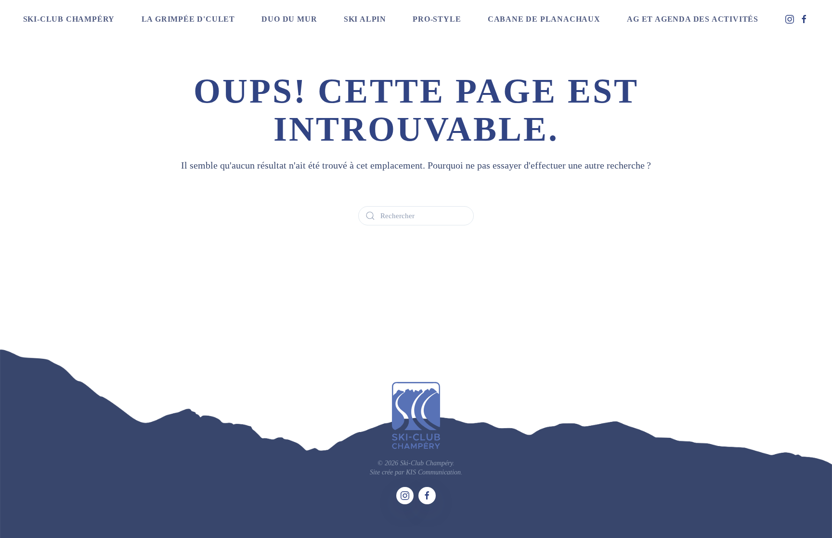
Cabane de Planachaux (544, 19)
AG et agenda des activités (692, 19)
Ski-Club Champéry (69, 19)
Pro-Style (437, 19)
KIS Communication (433, 472)
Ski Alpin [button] (365, 19)
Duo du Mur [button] (289, 19)
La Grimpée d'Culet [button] (188, 19)
